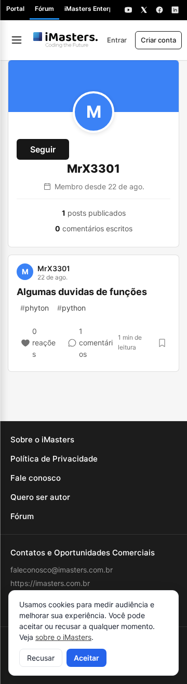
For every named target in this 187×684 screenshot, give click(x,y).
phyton (34, 307)
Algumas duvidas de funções (82, 291)
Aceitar (86, 657)
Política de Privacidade (54, 459)
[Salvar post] (162, 342)
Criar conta (158, 40)
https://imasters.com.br (50, 583)
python (71, 307)
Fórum (44, 8)
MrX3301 (53, 268)
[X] (144, 10)
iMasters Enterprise (94, 8)
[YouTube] (128, 10)
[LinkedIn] (175, 10)
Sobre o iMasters (42, 439)
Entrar (117, 40)
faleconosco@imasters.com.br (61, 569)
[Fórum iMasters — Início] (65, 40)
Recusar (41, 657)
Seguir (43, 149)
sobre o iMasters (63, 637)
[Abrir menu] (16, 40)
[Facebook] (159, 10)
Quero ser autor (40, 497)
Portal (15, 8)
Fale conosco (35, 478)
